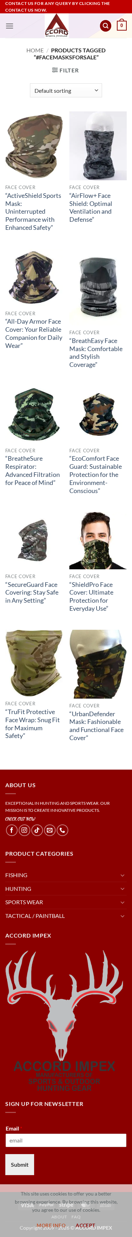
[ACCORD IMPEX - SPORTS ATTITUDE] (56, 25)
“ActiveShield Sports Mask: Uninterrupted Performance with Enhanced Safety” (33, 211)
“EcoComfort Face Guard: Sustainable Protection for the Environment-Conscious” (95, 474)
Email (14, 1128)
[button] (9, 25)
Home (35, 50)
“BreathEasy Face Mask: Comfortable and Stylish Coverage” (95, 353)
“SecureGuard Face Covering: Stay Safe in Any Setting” (31, 592)
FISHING (16, 875)
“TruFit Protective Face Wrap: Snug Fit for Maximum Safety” (32, 724)
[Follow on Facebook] (12, 830)
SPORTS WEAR (24, 902)
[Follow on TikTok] (37, 830)
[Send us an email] (50, 830)
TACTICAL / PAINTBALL (35, 915)
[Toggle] (122, 875)
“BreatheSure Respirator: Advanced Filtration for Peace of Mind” (32, 470)
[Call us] (62, 830)
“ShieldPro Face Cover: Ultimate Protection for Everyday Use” (91, 597)
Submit (20, 1164)
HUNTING (18, 888)
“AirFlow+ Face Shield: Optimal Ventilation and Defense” (90, 208)
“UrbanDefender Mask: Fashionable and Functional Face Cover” (96, 726)
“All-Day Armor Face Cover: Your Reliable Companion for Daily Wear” (33, 333)
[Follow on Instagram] (24, 830)
